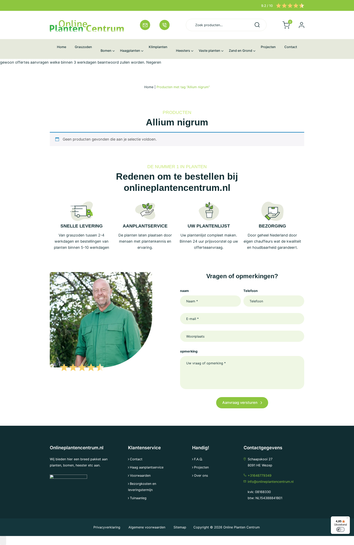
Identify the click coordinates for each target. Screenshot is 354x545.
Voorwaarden (140, 475)
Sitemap (180, 527)
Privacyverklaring (107, 527)
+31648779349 (259, 475)
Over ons (201, 475)
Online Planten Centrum (241, 527)
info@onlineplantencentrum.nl (271, 482)
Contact (136, 459)
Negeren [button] (153, 62)
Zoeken (257, 24)
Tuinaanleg (138, 498)
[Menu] (347, 518)
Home (148, 87)
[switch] (340, 529)
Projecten (201, 467)
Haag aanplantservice (146, 467)
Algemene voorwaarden (146, 527)
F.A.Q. (198, 459)
